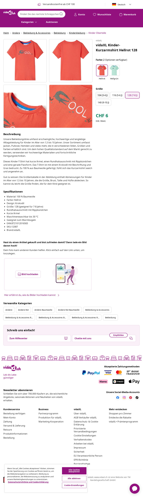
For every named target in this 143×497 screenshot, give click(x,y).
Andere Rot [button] (23, 310)
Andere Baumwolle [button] (43, 310)
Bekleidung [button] (110, 317)
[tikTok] (137, 397)
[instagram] (124, 397)
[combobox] (41, 14)
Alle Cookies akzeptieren (74, 471)
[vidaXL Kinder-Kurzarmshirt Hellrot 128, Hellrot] (25, 60)
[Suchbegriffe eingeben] (61, 14)
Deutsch (121, 4)
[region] (45, 478)
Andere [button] (8, 310)
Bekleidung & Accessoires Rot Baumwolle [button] (86, 317)
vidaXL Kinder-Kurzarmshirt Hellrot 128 (116, 47)
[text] (102, 116)
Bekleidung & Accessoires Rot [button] (19, 317)
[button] (102, 74)
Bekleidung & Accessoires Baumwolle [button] (53, 317)
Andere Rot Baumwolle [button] (68, 310)
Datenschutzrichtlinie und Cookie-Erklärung (28, 482)
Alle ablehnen (74, 478)
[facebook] (117, 397)
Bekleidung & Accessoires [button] (97, 310)
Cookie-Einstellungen (85, 435)
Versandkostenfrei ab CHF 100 (58, 4)
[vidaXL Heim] (9, 13)
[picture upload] (65, 274)
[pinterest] (130, 397)
